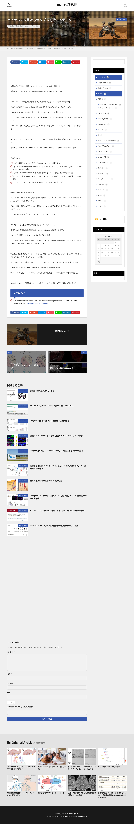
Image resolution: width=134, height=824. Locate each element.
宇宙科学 (35, 26)
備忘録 (102, 93)
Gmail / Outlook (104, 151)
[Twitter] (24, 62)
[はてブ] (42, 62)
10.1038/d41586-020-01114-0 (37, 303)
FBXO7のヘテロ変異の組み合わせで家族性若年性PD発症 (54, 526)
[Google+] (33, 62)
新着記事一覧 (20, 48)
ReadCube (102, 190)
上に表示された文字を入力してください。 (21, 707)
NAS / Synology (104, 119)
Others (101, 206)
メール (10, 683)
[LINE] (58, 62)
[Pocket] (50, 62)
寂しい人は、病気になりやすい (109, 767)
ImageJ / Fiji (103, 157)
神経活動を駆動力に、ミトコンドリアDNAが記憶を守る (20, 794)
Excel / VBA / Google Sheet (108, 140)
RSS (100, 220)
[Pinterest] (75, 62)
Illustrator (102, 168)
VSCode (102, 130)
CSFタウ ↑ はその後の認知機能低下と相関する (49, 421)
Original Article (26, 26)
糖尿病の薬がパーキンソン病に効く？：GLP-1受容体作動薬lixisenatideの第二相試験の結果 (112, 795)
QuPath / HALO (104, 162)
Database (102, 184)
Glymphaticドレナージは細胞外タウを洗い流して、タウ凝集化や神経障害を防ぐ (58, 497)
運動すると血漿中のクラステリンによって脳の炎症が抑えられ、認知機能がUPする (58, 467)
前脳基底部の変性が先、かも (42, 391)
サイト (9, 692)
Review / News (104, 88)
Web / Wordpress (105, 179)
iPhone (101, 201)
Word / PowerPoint (106, 146)
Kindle (101, 195)
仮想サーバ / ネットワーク (110, 104)
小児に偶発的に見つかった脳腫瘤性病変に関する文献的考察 (82, 794)
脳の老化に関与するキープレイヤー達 (51, 793)
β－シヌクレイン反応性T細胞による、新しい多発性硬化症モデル (57, 511)
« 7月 (98, 262)
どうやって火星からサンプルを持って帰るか (60, 48)
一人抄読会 (30, 48)
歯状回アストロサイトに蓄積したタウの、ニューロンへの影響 (56, 436)
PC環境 (102, 99)
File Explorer (103, 113)
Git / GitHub (103, 124)
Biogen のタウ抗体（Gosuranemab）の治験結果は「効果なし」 (57, 451)
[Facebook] (15, 62)
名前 (9, 674)
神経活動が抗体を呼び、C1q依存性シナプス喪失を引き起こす (21, 768)
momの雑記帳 (67, 4)
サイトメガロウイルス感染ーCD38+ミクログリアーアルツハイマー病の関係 (82, 768)
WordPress (83, 816)
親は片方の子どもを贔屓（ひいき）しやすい (52, 768)
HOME (11, 48)
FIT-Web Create (64, 816)
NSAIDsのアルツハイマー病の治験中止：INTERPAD (52, 406)
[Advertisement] (47, 75)
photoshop (103, 173)
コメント (11, 652)
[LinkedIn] (66, 62)
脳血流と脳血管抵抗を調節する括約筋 (46, 481)
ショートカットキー (108, 108)
